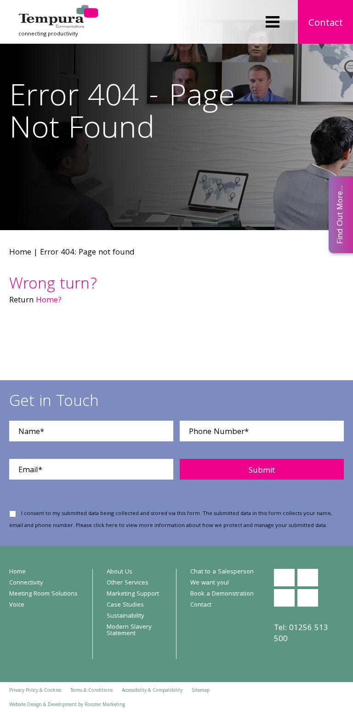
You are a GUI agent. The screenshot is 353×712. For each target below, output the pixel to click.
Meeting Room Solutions (43, 594)
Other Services (127, 583)
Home (20, 253)
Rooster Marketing (105, 705)
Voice (16, 605)
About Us (119, 572)
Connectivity (26, 583)
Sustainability (125, 616)
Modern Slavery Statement (129, 630)
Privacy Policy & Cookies (35, 691)
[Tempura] (58, 11)
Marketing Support (133, 594)
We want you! (209, 583)
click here (105, 525)
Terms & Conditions (91, 691)
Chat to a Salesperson (222, 572)
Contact (325, 24)
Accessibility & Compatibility (152, 691)
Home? (49, 300)
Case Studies (125, 605)
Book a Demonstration (222, 594)
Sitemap (201, 691)
